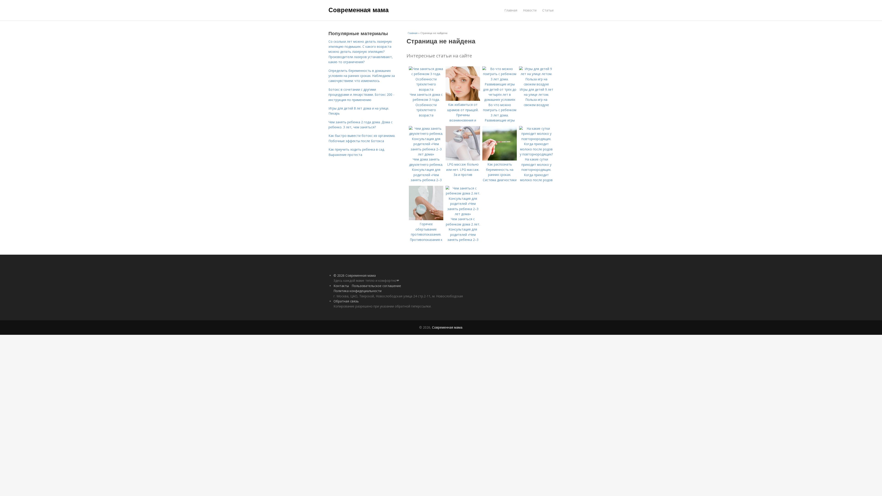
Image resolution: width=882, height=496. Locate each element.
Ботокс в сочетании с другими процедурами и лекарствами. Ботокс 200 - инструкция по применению (361, 94)
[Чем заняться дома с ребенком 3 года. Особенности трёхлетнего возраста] (426, 89)
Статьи (548, 10)
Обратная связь (346, 301)
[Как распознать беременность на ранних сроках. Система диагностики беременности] (499, 159)
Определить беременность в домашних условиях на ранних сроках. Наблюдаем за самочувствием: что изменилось (361, 75)
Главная (510, 10)
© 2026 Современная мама (355, 275)
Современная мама (358, 9)
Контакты (341, 286)
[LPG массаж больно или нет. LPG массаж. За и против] (463, 159)
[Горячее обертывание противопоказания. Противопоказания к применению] (426, 219)
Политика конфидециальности (358, 291)
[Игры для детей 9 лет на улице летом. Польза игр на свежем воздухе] (536, 84)
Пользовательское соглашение (376, 286)
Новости (530, 10)
